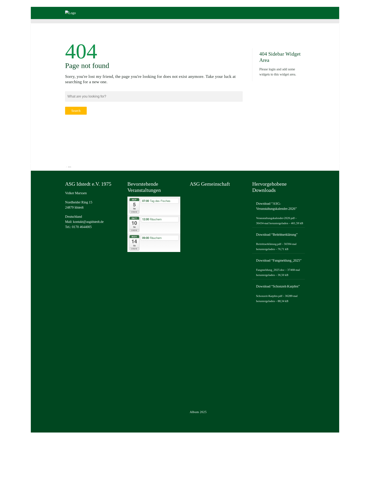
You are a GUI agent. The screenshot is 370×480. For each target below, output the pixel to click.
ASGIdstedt (118, 19)
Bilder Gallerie (148, 19)
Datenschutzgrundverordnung (264, 19)
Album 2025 (198, 412)
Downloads (201, 19)
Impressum (305, 19)
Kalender (176, 19)
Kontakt (225, 19)
